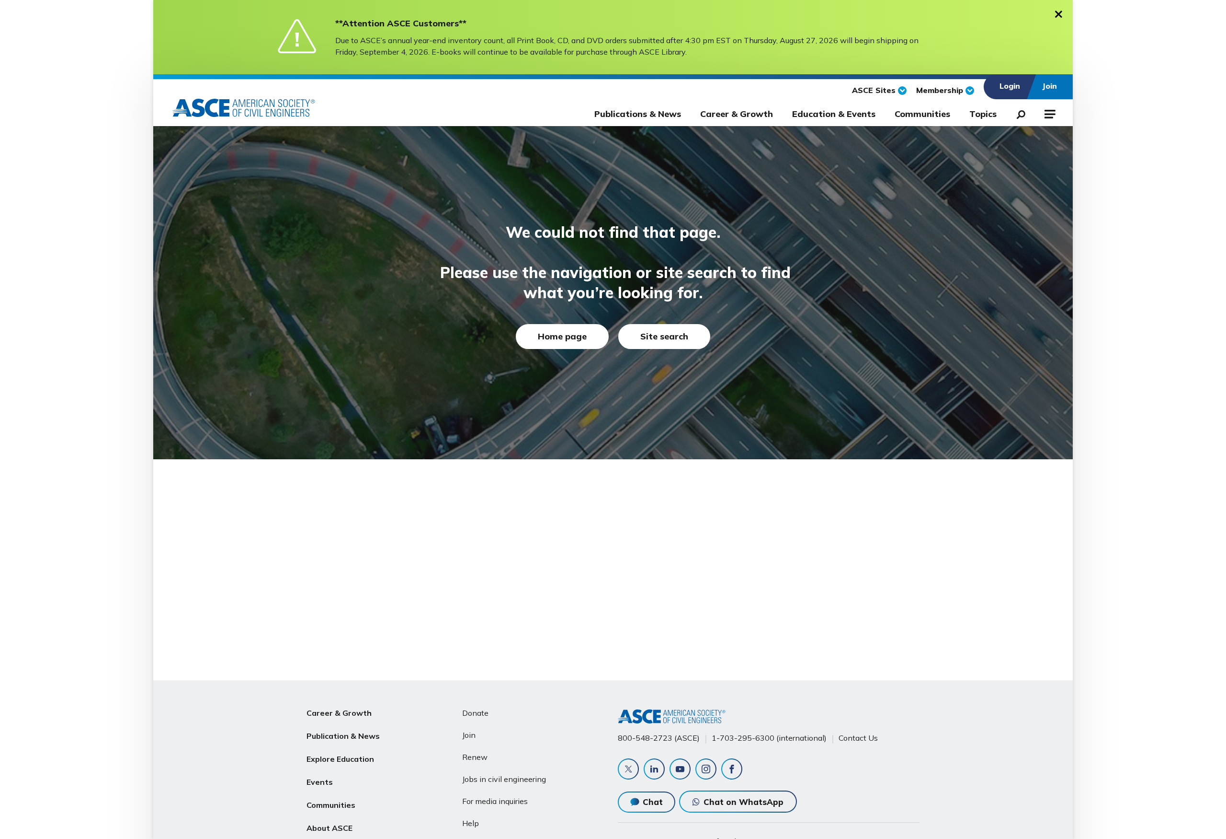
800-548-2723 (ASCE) (659, 738)
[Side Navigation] (1049, 112)
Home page (562, 336)
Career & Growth (736, 113)
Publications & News (637, 113)
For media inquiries (495, 801)
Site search (664, 336)
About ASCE (329, 828)
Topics (983, 113)
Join (469, 735)
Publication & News (343, 736)
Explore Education (340, 759)
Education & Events (833, 113)
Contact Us (858, 738)
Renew (475, 757)
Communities (922, 113)
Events (319, 782)
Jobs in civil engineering (504, 779)
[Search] (1018, 112)
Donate (475, 713)
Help (470, 823)
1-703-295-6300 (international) (769, 738)
